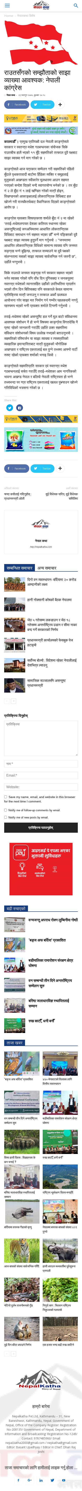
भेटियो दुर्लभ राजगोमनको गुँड (18, 1305)
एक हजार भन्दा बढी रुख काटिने (58, 1344)
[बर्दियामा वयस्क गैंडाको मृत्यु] (22, 1211)
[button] (76, 5)
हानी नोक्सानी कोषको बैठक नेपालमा (49, 600)
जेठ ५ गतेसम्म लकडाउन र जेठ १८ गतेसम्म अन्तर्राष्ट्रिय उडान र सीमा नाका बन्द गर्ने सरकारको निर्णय (52, 625)
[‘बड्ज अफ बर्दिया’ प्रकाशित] (14, 944)
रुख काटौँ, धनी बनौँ (41, 1021)
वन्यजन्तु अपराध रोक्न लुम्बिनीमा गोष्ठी (53, 920)
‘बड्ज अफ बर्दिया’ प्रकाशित (47, 940)
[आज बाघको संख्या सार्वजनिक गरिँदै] (22, 1251)
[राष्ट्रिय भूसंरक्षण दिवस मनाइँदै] (60, 1176)
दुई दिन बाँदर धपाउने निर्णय (17, 1344)
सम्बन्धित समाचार (19, 568)
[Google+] (29, 1480)
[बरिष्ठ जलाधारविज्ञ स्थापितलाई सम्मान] (14, 1005)
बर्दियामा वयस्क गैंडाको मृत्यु (18, 1227)
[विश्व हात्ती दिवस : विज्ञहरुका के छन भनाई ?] (22, 1142)
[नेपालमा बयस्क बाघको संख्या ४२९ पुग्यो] (60, 1211)
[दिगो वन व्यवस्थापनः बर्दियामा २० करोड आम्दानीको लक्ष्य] (14, 584)
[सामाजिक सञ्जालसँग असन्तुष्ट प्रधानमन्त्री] (14, 685)
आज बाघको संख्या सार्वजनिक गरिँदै (21, 1266)
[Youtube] (64, 1480)
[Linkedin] (41, 1480)
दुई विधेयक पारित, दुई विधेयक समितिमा (62, 496)
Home (8, 15)
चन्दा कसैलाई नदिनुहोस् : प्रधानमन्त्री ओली (18, 496)
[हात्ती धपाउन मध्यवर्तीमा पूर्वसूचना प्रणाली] (60, 1251)
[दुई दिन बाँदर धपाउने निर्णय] (22, 1329)
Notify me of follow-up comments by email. (34, 810)
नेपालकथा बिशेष (26, 15)
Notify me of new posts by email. (28, 817)
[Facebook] (18, 1480)
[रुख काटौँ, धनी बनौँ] (14, 1025)
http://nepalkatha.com (41, 547)
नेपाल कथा (11, 95)
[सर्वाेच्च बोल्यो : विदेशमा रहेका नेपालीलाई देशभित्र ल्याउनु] (14, 665)
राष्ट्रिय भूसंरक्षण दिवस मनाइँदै (58, 1192)
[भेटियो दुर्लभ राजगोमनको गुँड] (22, 1290)
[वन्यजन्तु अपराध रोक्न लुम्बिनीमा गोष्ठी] (14, 924)
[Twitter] (52, 1480)
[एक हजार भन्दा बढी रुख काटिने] (60, 1329)
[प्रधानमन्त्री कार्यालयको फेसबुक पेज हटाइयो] (14, 645)
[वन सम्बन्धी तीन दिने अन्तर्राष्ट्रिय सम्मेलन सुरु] (14, 985)
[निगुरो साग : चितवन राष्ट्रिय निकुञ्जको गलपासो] (60, 1290)
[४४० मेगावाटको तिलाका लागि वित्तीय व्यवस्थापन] (60, 1064)
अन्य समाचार (46, 568)
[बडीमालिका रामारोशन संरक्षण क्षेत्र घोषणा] (14, 965)
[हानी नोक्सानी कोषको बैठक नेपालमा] (14, 604)
